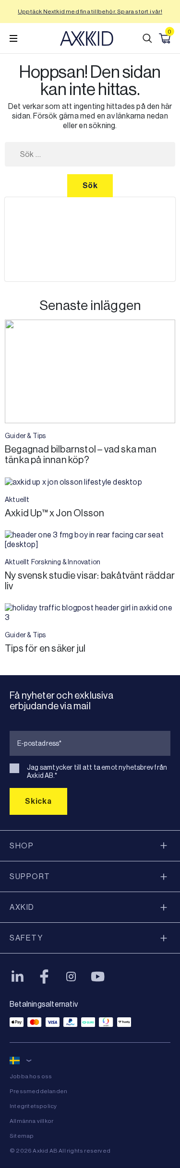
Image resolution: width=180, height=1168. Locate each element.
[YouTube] (98, 976)
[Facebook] (44, 976)
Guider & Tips (25, 436)
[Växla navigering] (13, 38)
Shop (22, 845)
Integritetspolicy (33, 1106)
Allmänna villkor (31, 1121)
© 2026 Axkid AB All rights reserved (60, 1150)
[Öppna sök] (147, 38)
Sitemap (22, 1135)
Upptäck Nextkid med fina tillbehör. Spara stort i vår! (90, 11)
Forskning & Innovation (65, 562)
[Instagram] (71, 976)
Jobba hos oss (31, 1076)
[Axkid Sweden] (86, 38)
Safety (26, 937)
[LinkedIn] (17, 976)
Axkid (22, 907)
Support (30, 876)
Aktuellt (17, 499)
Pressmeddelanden (38, 1091)
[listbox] (90, 239)
